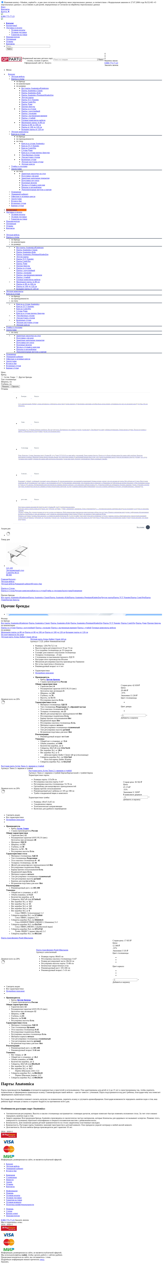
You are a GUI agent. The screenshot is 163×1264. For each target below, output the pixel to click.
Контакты (5, 9)
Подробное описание (44, 673)
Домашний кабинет (22, 584)
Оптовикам (11, 39)
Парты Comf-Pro (138, 597)
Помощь (9, 1193)
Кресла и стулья (39, 591)
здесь (42, 1259)
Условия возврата (13, 1202)
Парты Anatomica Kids (59, 597)
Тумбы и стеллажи (54, 591)
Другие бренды (53, 679)
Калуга (5, 11)
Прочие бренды (12, 600)
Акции (9, 1182)
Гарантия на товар (14, 1200)
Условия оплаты (18, 214)
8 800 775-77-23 (8, 16)
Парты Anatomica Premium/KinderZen (85, 597)
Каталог (11, 74)
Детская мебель (7, 584)
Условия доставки (19, 217)
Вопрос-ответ (12, 1213)
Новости (10, 1180)
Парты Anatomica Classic (39, 597)
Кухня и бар (36, 584)
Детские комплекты (23, 591)
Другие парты (107, 597)
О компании (11, 1177)
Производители (13, 37)
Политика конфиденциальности (20, 1204)
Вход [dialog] (3, 7)
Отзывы (9, 41)
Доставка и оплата (14, 28)
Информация (11, 1191)
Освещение (77, 591)
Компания (10, 1175)
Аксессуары (67, 591)
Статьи (9, 1211)
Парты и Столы (8, 591)
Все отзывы (140, 526)
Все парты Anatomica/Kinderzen (14, 597)
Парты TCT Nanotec (122, 597)
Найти (9, 49)
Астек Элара (23, 828)
